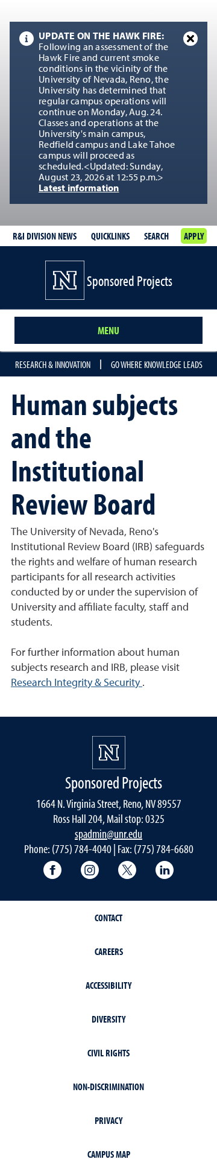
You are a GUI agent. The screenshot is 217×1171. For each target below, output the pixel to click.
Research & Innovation (52, 364)
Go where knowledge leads (157, 364)
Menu (108, 330)
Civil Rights (108, 1053)
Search (156, 236)
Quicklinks (110, 236)
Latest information (79, 189)
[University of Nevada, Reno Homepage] (108, 752)
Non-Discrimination (108, 1087)
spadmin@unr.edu (108, 833)
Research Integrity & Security (76, 683)
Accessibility (108, 985)
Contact (108, 918)
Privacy (108, 1120)
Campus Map (108, 1154)
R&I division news (45, 236)
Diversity (108, 1019)
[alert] (108, 113)
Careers (109, 951)
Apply (194, 236)
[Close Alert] (190, 38)
